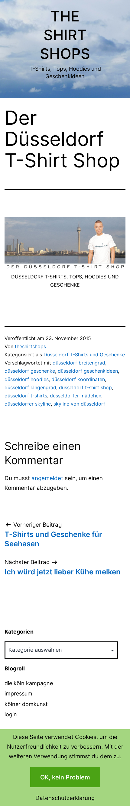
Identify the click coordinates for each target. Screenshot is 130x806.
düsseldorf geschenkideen (88, 371)
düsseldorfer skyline (28, 404)
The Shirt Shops (65, 35)
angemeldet (47, 478)
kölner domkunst (26, 704)
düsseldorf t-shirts (26, 396)
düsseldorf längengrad (30, 387)
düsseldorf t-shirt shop (85, 387)
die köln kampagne (29, 683)
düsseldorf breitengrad (79, 363)
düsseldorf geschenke (30, 371)
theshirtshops (30, 346)
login (11, 714)
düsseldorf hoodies (27, 379)
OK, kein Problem (65, 777)
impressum (18, 693)
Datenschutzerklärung (65, 798)
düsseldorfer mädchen (75, 396)
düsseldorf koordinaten (78, 379)
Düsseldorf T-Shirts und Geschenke (84, 355)
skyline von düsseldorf (79, 404)
